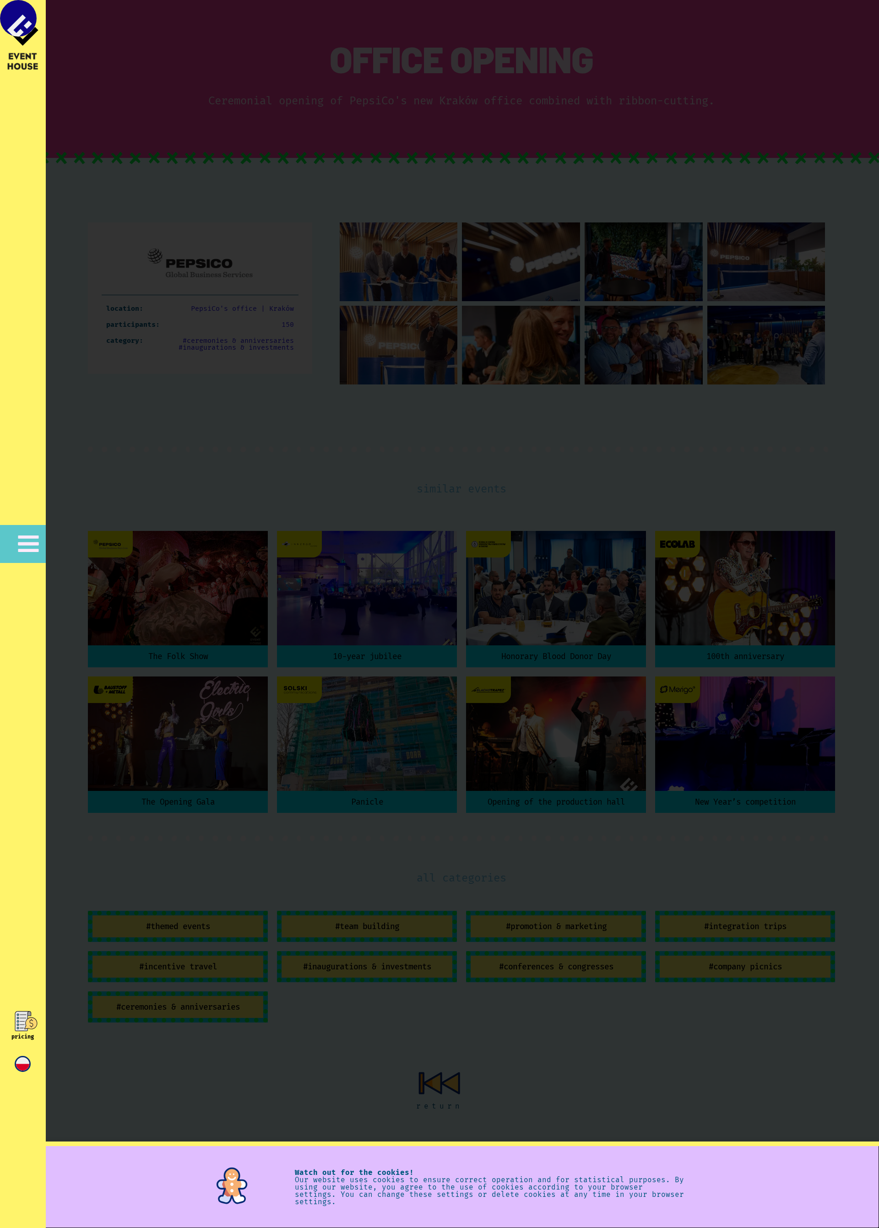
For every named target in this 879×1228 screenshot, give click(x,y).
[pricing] (23, 1021)
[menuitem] (22, 1064)
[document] (439, 614)
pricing (22, 1036)
